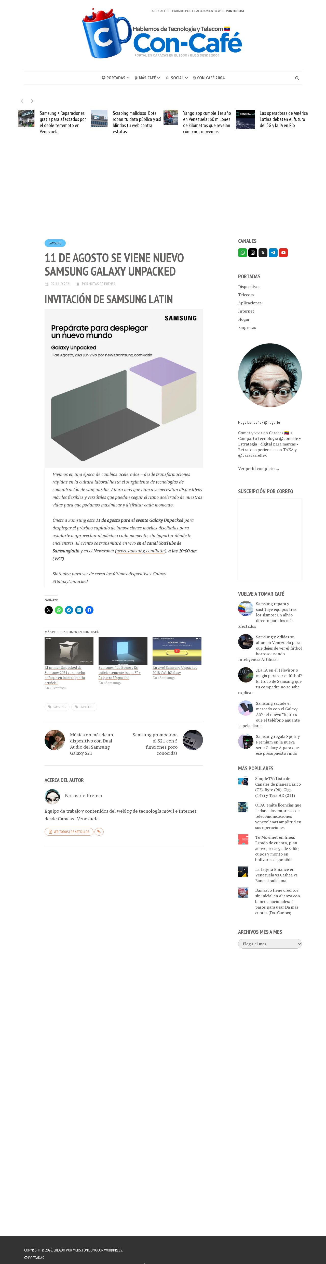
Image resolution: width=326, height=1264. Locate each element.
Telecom (246, 295)
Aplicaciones (250, 303)
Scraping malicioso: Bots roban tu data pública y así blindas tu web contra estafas (137, 122)
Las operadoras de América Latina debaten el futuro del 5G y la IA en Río (284, 119)
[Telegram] (273, 252)
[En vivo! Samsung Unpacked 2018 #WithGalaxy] (177, 651)
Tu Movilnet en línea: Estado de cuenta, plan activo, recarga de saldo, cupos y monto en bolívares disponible (277, 848)
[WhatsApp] (242, 252)
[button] (32, 101)
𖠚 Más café (145, 78)
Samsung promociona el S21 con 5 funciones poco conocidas (155, 744)
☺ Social (174, 78)
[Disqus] (123, 920)
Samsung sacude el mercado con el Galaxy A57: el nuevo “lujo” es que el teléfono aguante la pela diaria (269, 714)
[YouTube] (283, 252)
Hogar (244, 319)
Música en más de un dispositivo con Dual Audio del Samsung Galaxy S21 (91, 744)
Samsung (55, 243)
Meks (77, 1250)
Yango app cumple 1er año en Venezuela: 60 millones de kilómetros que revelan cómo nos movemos (207, 122)
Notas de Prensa (102, 283)
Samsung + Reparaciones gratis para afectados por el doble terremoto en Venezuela (63, 122)
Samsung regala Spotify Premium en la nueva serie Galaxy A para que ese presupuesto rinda (278, 745)
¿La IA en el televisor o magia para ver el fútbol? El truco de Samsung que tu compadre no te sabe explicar (270, 681)
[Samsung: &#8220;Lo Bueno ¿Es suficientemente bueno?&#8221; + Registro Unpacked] (123, 651)
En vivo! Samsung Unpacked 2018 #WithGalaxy (175, 670)
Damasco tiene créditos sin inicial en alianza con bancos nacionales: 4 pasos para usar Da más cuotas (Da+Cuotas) (277, 901)
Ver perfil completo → (259, 468)
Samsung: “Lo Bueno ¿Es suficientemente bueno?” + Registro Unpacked (120, 672)
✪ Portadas (113, 78)
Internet (246, 311)
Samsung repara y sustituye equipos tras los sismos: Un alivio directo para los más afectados (267, 615)
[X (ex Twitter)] (263, 252)
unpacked (86, 707)
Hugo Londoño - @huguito (259, 422)
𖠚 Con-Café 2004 (209, 78)
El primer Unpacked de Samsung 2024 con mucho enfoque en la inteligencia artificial (65, 675)
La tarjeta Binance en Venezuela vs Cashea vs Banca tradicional (276, 874)
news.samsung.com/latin (140, 551)
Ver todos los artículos (71, 831)
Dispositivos (249, 286)
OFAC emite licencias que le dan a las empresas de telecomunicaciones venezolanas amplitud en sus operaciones (278, 816)
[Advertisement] (163, 195)
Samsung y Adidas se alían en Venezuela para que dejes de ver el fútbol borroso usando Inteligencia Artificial (270, 648)
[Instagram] (252, 252)
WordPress (113, 1250)
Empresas (247, 327)
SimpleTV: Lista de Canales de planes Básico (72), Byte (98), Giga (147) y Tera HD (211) (278, 787)
